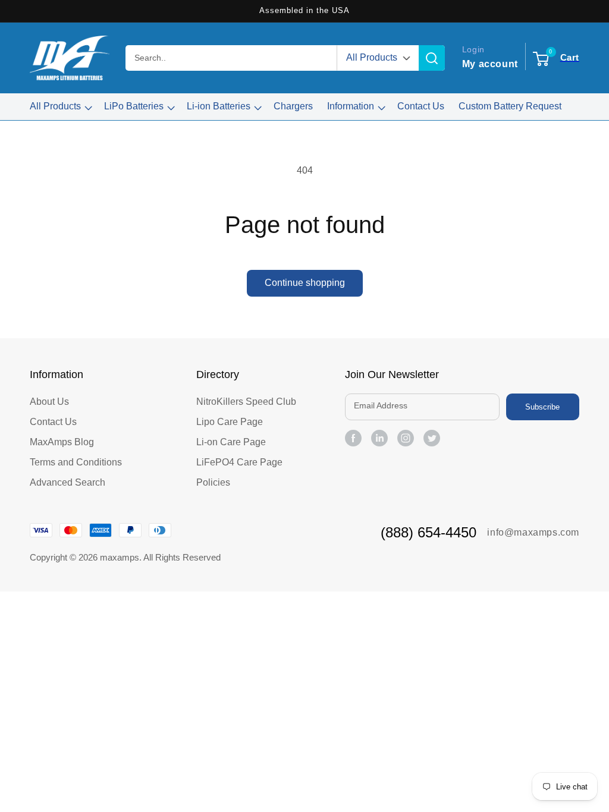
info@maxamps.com (533, 532)
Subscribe (542, 406)
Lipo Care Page (229, 422)
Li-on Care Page (231, 442)
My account (490, 64)
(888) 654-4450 (428, 532)
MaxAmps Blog (62, 442)
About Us (49, 401)
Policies (213, 482)
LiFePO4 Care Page (239, 462)
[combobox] (231, 58)
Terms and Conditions (76, 462)
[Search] (432, 58)
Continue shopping (305, 283)
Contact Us (53, 422)
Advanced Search (67, 482)
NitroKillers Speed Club (246, 401)
